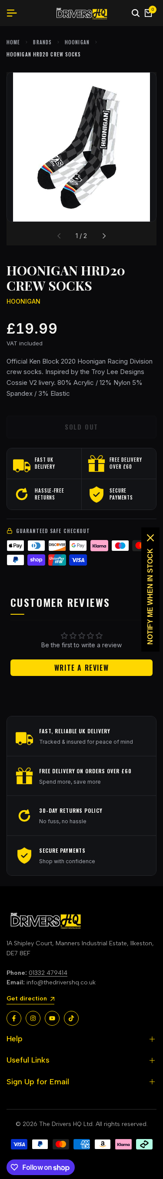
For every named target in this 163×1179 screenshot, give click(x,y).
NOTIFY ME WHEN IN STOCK (150, 596)
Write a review (81, 667)
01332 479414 (48, 973)
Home (13, 42)
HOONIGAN (77, 42)
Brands (42, 42)
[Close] (150, 537)
